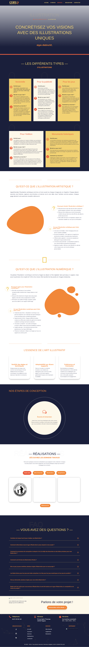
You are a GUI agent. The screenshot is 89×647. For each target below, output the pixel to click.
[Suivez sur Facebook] (16, 629)
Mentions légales (48, 644)
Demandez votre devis (56, 607)
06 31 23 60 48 (16, 619)
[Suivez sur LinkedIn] (16, 637)
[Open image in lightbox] (18, 494)
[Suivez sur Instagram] (16, 633)
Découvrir (45, 505)
